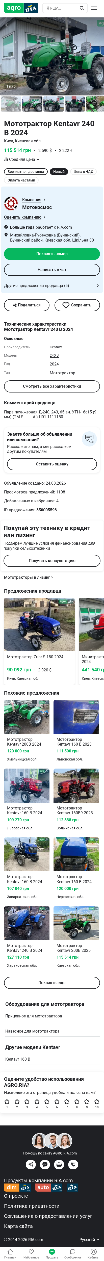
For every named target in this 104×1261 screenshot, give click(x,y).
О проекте (16, 1196)
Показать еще (52, 982)
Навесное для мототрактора (32, 1031)
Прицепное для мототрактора (33, 1016)
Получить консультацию (52, 560)
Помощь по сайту (52, 1153)
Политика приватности (32, 1206)
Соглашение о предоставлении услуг (48, 1216)
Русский (88, 1239)
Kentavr (56, 347)
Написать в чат (52, 269)
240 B (54, 355)
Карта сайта (18, 1226)
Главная (10, 1257)
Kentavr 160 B (17, 1059)
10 (97, 1107)
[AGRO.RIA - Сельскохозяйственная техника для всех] (23, 8)
